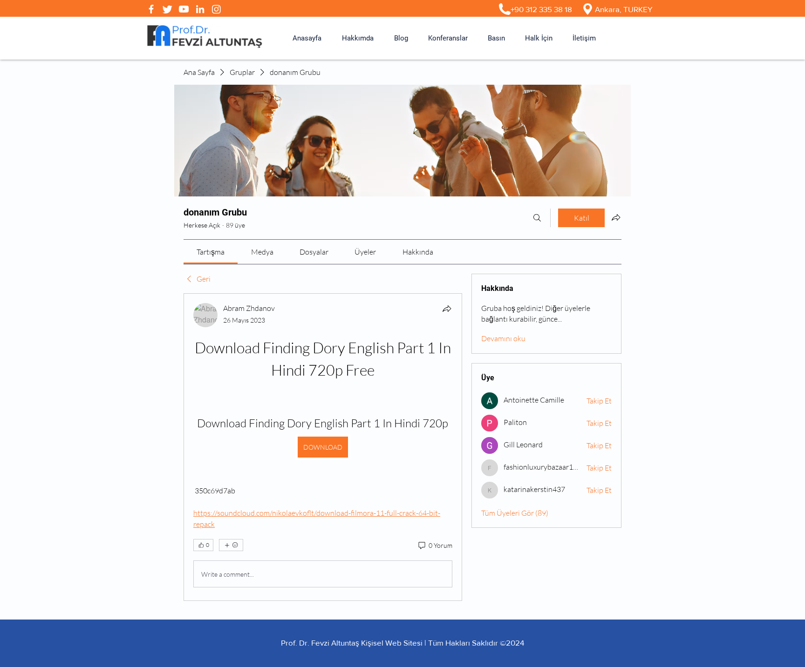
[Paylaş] (446, 308)
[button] (358, 38)
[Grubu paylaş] (615, 217)
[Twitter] (167, 9)
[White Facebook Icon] (151, 9)
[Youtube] (184, 9)
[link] (211, 251)
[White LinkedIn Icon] (200, 9)
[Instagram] (216, 9)
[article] (323, 447)
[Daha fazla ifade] (231, 545)
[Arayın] (537, 218)
